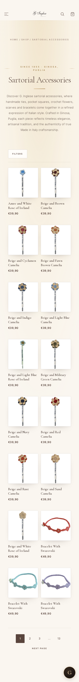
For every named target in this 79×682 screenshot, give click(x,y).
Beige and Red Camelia (51, 434)
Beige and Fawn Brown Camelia (51, 263)
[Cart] (72, 14)
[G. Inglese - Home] (39, 13)
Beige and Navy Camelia (18, 434)
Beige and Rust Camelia (18, 491)
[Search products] (62, 14)
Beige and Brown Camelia (52, 205)
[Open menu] (6, 14)
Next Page (39, 648)
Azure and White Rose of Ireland (20, 205)
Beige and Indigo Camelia (19, 320)
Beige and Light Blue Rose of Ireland (22, 377)
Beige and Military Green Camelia (53, 377)
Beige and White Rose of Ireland (19, 548)
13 (58, 638)
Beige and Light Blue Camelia (55, 320)
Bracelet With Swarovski (50, 548)
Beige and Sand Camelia (51, 491)
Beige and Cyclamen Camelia (22, 263)
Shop (25, 39)
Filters (17, 154)
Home (14, 39)
